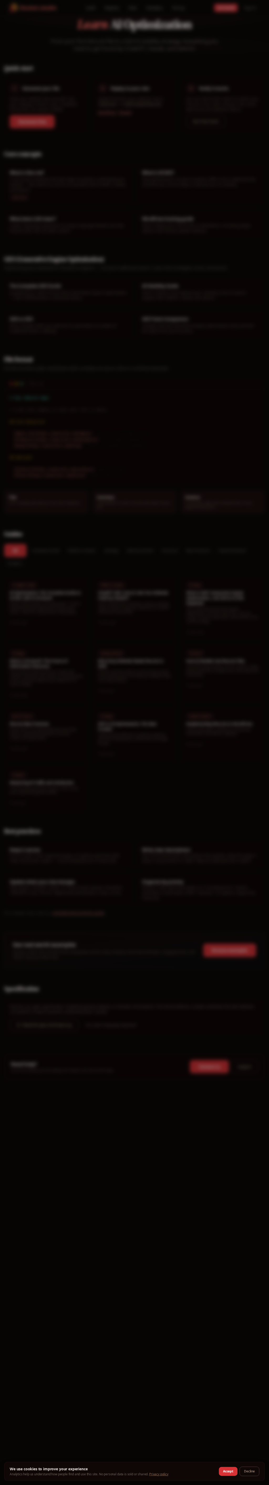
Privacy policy (158, 1474)
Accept (228, 1471)
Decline (249, 1471)
